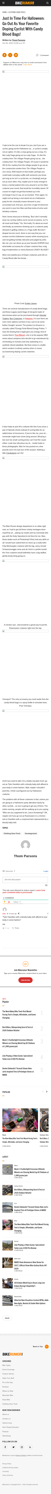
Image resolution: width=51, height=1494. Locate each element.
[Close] (41, 720)
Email (10, 739)
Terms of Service (36, 770)
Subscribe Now (25, 763)
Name (10, 750)
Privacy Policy (22, 770)
